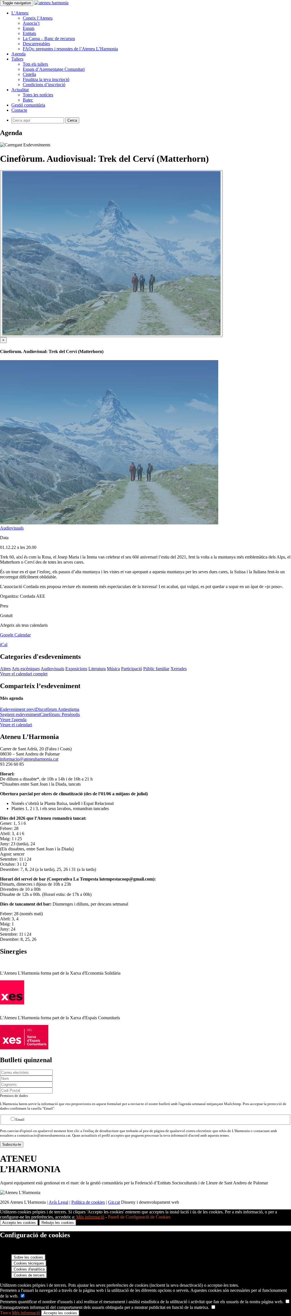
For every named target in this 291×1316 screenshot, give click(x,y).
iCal (3, 644)
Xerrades (179, 668)
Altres (5, 668)
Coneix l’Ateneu (38, 18)
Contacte (19, 110)
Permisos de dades (14, 1095)
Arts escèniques (26, 668)
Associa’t (31, 23)
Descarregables (36, 43)
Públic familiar (156, 668)
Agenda (18, 53)
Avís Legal (58, 1202)
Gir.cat (114, 1202)
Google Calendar (15, 634)
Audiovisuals (12, 528)
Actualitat (20, 89)
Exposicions (76, 668)
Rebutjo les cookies (57, 1222)
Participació (131, 668)
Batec (28, 99)
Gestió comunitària (28, 105)
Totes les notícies (38, 94)
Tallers (17, 59)
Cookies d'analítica (29, 1269)
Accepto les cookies (19, 1222)
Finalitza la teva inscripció (46, 79)
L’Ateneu (19, 13)
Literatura (97, 668)
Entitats (29, 33)
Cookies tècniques (29, 1263)
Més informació (90, 1217)
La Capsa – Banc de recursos (49, 38)
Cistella (29, 74)
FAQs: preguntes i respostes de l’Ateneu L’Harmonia (70, 48)
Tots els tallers (35, 64)
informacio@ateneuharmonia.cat (29, 759)
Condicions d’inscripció (44, 84)
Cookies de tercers (29, 1275)
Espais (28, 28)
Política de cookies (88, 1202)
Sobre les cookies (28, 1257)
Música (113, 668)
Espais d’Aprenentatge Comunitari (54, 69)
